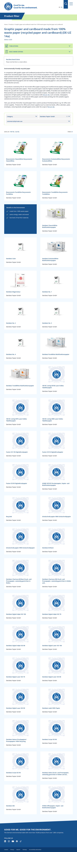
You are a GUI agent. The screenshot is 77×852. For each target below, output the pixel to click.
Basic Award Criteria (16, 52)
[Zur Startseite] (28, 6)
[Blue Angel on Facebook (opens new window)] (17, 841)
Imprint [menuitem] (18, 849)
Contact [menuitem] (6, 849)
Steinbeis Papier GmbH (47, 116)
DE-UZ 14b (51, 107)
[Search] (65, 3)
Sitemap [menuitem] (25, 849)
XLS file (17, 131)
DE (59, 7)
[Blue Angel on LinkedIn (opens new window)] (5, 841)
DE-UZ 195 (46, 95)
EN (61, 7)
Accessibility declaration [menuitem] (35, 849)
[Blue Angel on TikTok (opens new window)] (21, 841)
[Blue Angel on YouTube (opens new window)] (13, 841)
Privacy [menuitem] (12, 849)
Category (10, 116)
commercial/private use (14, 121)
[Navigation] (71, 3)
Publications (13, 46)
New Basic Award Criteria (13, 59)
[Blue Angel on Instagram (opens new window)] (9, 841)
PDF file (12, 131)
